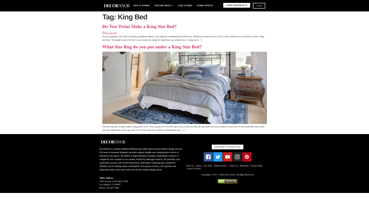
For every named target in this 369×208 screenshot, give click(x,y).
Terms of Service (194, 169)
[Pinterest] (247, 156)
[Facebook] (208, 156)
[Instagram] (237, 156)
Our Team (208, 166)
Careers (199, 166)
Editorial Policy (220, 166)
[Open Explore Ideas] (172, 5)
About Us (190, 166)
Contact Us (233, 166)
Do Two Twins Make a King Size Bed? (139, 26)
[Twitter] (218, 156)
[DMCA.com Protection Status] (227, 182)
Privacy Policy (257, 166)
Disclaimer (244, 166)
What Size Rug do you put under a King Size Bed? (152, 46)
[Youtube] (227, 156)
